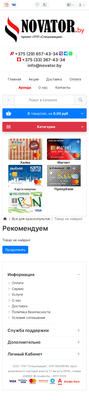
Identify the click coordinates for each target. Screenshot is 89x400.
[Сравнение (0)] (45, 4)
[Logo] (44, 28)
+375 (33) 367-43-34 (43, 59)
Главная (14, 79)
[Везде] (8, 100)
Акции (34, 79)
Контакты (62, 87)
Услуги (17, 294)
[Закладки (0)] (38, 4)
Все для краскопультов (31, 219)
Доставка (54, 79)
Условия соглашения (28, 318)
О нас (43, 87)
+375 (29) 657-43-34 (36, 53)
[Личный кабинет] (81, 4)
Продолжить (15, 250)
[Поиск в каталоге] (81, 100)
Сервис (18, 289)
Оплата (75, 79)
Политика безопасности (31, 312)
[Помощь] (70, 4)
